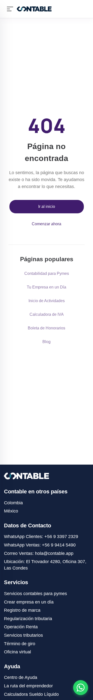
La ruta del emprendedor (28, 685)
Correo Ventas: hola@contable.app (38, 553)
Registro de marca (22, 610)
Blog (46, 342)
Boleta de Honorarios (46, 328)
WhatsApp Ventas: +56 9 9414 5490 (40, 544)
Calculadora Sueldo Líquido (31, 694)
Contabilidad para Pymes (46, 273)
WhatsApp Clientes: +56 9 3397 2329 (41, 536)
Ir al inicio (46, 206)
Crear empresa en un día (29, 602)
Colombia (13, 502)
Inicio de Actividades (47, 301)
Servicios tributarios (23, 635)
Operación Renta (21, 626)
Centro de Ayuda (20, 677)
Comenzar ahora (46, 224)
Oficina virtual (17, 651)
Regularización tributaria (28, 618)
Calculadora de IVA (47, 314)
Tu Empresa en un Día (46, 287)
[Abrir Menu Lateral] (10, 9)
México (11, 511)
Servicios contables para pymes (35, 593)
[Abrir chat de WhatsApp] (80, 687)
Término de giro (19, 643)
